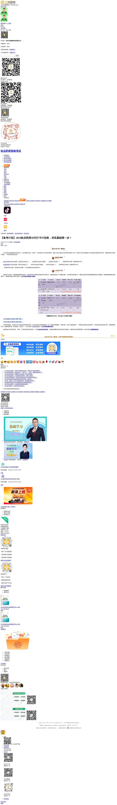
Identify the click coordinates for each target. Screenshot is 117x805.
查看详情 (3, 535)
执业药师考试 (18, 233)
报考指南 (3, 391)
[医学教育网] (8, 3)
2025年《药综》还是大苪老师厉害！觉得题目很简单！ (20, 381)
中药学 (20, 261)
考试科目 (38, 200)
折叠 (2, 803)
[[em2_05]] (14, 361)
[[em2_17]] (53, 361)
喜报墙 (6, 194)
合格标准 (42, 391)
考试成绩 (26, 391)
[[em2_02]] (5, 361)
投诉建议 (6, 798)
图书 (5, 187)
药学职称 (6, 155)
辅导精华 (11, 204)
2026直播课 (7, 184)
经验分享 (22, 204)
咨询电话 (6, 747)
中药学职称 (7, 157)
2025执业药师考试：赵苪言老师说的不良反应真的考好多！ (21, 377)
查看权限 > (13, 49)
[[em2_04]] (11, 361)
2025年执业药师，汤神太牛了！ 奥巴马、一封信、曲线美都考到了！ (24, 372)
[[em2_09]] (27, 361)
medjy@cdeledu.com (62, 725)
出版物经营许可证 (62, 727)
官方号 (2, 26)
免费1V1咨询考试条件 (7, 408)
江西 (5, 177)
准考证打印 (14, 391)
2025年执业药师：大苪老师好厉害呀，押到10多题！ (19, 375)
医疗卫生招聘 (7, 160)
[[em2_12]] (37, 361)
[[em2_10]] (30, 361)
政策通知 (6, 200)
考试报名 (8, 391)
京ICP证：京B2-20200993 (41, 727)
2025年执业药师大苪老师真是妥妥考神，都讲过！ (19, 379)
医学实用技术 (7, 158)
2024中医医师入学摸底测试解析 (9, 467)
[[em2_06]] (18, 361)
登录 (2, 6)
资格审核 (36, 391)
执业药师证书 (36, 326)
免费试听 (26, 442)
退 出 (2, 25)
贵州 (5, 169)
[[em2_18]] (56, 361)
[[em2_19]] (59, 361)
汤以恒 (6, 442)
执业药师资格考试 (11, 150)
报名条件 (17, 200)
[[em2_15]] (46, 361)
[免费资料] (3, 734)
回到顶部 (3, 801)
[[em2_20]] (62, 361)
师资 (5, 192)
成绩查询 (43, 200)
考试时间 (32, 200)
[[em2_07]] (21, 361)
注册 (5, 6)
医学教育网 (10, 233)
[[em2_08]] (24, 361)
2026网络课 (7, 182)
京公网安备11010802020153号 (75, 727)
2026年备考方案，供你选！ (8, 506)
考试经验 (26, 233)
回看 (2, 473)
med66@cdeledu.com (48, 725)
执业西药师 (6, 264)
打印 (2, 243)
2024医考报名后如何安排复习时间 (10, 479)
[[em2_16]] (49, 361)
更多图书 (3, 629)
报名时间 (11, 200)
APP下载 (3, 28)
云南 (5, 171)
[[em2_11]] (33, 361)
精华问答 (17, 204)
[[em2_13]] (40, 361)
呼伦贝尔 (6, 174)
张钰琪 (6, 459)
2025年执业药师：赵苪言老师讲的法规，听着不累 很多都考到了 (23, 370)
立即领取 (3, 663)
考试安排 (20, 391)
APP (5, 736)
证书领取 (49, 200)
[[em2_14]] (43, 361)
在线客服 (6, 745)
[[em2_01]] (2, 361)
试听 (5, 189)
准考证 (28, 200)
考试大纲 (6, 204)
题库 (5, 186)
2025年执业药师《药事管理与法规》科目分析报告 (19, 374)
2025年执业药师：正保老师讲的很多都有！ (17, 384)
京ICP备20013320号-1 (52, 727)
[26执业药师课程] (18, 504)
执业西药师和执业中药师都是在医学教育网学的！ (19, 382)
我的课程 (3, 23)
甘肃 (5, 172)
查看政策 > (13, 52)
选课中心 (6, 179)
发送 (2, 364)
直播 (5, 191)
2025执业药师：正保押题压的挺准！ (15, 386)
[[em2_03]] (8, 361)
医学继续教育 (7, 162)
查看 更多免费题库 (6, 560)
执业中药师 (6, 261)
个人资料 (8, 23)
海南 (5, 176)
